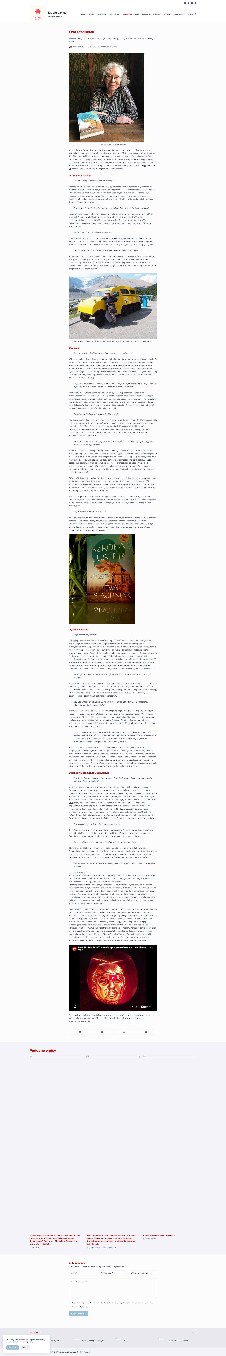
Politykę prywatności (87, 1307)
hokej (137, 14)
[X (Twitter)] (102, 1032)
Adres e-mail (107, 1273)
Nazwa (74, 1273)
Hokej (126, 1341)
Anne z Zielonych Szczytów (93, 1341)
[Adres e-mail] (192, 3)
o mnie (190, 14)
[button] (195, 14)
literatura (127, 14)
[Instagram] (188, 3)
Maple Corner (58, 12)
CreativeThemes (83, 1352)
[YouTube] (195, 3)
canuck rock (114, 14)
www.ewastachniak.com (79, 1021)
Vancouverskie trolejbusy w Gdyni (159, 1235)
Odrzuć (24, 1347)
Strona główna (87, 14)
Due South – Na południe (177, 1341)
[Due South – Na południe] (160, 1340)
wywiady (167, 14)
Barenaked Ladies (115, 809)
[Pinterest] (124, 1032)
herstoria (146, 14)
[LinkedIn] (146, 1032)
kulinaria (157, 14)
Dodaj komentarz (78, 1281)
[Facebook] (185, 3)
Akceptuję (12, 1347)
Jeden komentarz (109, 1247)
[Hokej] (118, 1340)
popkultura (101, 14)
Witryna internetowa (139, 1273)
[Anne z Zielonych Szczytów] (75, 1340)
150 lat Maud (179, 14)
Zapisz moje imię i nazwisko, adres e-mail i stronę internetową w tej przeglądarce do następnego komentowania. (113, 1303)
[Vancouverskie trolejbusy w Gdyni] (169, 1143)
